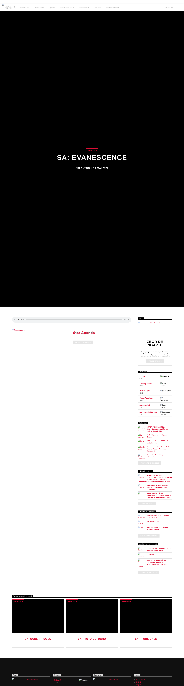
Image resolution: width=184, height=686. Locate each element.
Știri (52, 7)
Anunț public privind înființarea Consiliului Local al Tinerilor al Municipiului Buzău (159, 495)
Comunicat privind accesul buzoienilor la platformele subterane (157, 487)
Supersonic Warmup (148, 412)
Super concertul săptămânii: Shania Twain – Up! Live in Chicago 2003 (158, 449)
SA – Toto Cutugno (92, 639)
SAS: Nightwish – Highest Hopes (157, 436)
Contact (67, 2)
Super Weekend (146, 398)
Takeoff (142, 376)
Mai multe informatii (83, 342)
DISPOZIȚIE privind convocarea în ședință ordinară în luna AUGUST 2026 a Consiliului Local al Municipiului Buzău (155, 478)
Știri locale (67, 7)
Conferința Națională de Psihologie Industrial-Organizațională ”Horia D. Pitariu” (152, 563)
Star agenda (92, 150)
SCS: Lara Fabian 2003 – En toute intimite (158, 442)
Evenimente (112, 7)
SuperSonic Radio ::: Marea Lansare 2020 (158, 516)
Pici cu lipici (144, 391)
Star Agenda (84, 333)
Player (169, 7)
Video (98, 7)
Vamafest (150, 554)
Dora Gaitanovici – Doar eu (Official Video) (157, 528)
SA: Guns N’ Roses (38, 639)
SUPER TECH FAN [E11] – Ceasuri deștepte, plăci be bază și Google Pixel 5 (157, 429)
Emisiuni (24, 7)
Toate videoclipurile (149, 536)
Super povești (145, 384)
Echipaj (26, 2)
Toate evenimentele (149, 572)
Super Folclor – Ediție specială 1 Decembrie (159, 456)
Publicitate (53, 2)
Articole (84, 7)
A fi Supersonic (10, 2)
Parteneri (39, 2)
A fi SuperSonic (153, 521)
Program (139, 685)
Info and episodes (155, 361)
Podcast (39, 7)
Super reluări (145, 405)
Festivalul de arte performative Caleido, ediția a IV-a (159, 549)
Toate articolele (148, 503)
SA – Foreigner (146, 639)
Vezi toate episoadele (150, 463)
